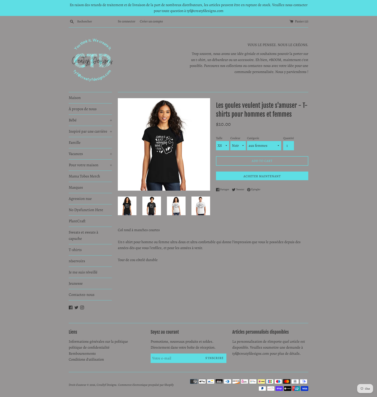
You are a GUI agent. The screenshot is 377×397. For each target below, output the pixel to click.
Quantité (288, 138)
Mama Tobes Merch (84, 176)
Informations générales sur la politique (98, 341)
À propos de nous (83, 109)
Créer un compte (151, 21)
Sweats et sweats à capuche (83, 235)
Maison (75, 97)
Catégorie (253, 138)
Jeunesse (76, 283)
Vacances (90, 153)
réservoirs (77, 261)
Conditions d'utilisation (86, 359)
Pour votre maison (90, 165)
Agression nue (80, 198)
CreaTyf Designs (106, 385)
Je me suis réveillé (83, 272)
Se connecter (126, 21)
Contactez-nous (81, 294)
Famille (75, 142)
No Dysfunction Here (86, 209)
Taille (219, 138)
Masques (76, 187)
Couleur (235, 138)
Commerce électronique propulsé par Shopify (146, 385)
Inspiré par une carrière (90, 131)
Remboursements (82, 353)
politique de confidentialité (89, 347)
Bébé (90, 120)
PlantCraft (77, 221)
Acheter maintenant (262, 176)
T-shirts (75, 249)
